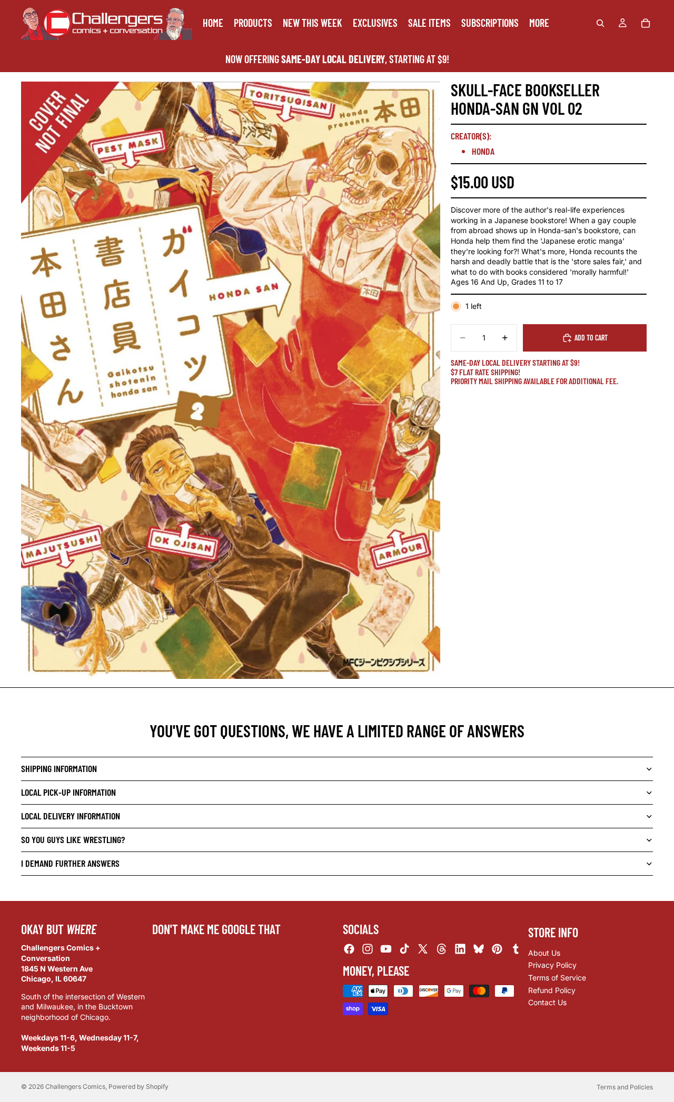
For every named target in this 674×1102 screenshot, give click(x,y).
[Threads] (441, 949)
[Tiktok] (404, 949)
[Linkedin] (460, 949)
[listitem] (539, 23)
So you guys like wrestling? (73, 839)
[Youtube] (386, 949)
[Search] (600, 23)
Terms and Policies (625, 1087)
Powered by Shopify (138, 1086)
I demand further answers (70, 863)
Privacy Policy (552, 964)
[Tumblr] (515, 949)
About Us (544, 952)
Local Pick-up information (68, 792)
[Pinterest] (497, 949)
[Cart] (645, 23)
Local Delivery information (70, 816)
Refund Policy (552, 989)
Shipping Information (59, 768)
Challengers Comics (75, 1086)
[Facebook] (349, 949)
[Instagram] (367, 949)
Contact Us (547, 1002)
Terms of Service (557, 977)
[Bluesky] (478, 949)
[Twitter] (423, 949)
